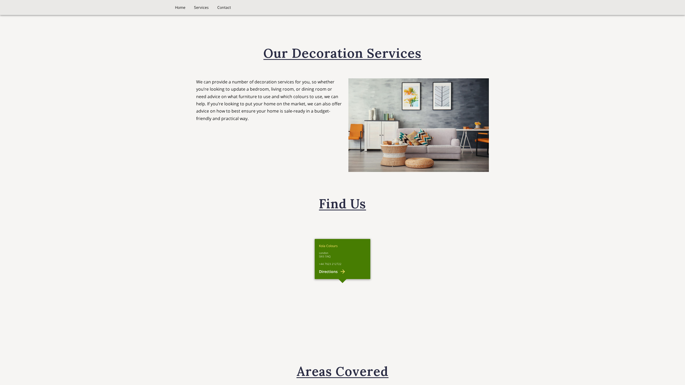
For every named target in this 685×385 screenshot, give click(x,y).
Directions (328, 271)
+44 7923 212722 (330, 264)
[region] (342, 283)
